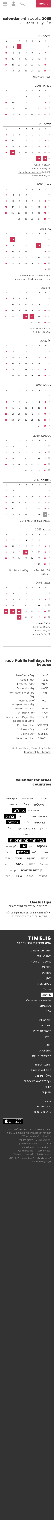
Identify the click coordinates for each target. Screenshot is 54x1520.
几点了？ (47, 1136)
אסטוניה (13, 804)
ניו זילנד (44, 858)
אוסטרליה (27, 798)
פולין (7, 858)
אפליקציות (45, 1020)
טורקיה (42, 846)
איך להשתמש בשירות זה (37, 1081)
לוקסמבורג (11, 846)
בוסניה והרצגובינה (38, 816)
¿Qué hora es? (43, 1140)
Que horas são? (26, 1150)
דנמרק (43, 828)
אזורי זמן (46, 967)
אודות (48, 1086)
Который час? (44, 1147)
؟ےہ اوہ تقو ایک (44, 1158)
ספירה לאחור (43, 983)
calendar (27, 20)
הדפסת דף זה (19, 916)
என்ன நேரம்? (28, 1158)
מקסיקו (22, 852)
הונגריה (26, 834)
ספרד (18, 858)
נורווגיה (8, 852)
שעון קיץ (46, 972)
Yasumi (35, 748)
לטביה (25, 22)
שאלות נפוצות (43, 1075)
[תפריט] (5, 4)
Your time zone (41, 961)
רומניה (30, 876)
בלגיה (21, 816)
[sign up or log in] (13, 5)
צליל (48, 1011)
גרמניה (13, 822)
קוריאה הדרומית (31, 870)
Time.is (43, 3)
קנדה (13, 870)
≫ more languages (41, 1161)
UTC (48, 1045)
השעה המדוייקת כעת (39, 950)
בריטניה (39, 822)
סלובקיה (31, 858)
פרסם (48, 1100)
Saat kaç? (14, 1158)
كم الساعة (46, 1143)
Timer (47, 989)
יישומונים (46, 1025)
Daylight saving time (29, 172)
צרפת (20, 864)
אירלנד (25, 804)
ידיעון (48, 1036)
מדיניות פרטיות (42, 1112)
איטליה (39, 804)
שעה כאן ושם (43, 956)
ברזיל (10, 816)
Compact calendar (38, 1000)
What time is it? (30, 1136)
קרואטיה (43, 876)
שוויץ (8, 876)
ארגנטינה (33, 810)
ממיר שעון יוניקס (41, 1056)
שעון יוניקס (45, 1050)
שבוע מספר (44, 1006)
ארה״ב (19, 810)
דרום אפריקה (26, 828)
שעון (48, 978)
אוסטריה (42, 798)
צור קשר (46, 1092)
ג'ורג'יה (25, 822)
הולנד (9, 828)
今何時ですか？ (44, 1154)
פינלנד (32, 864)
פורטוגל (44, 864)
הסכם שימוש (44, 1106)
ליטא (34, 852)
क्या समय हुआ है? (26, 1140)
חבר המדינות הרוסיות (27, 840)
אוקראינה (11, 798)
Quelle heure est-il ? (28, 1143)
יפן (24, 846)
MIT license (44, 752)
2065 (41, 36)
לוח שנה (46, 994)
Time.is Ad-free (41, 1070)
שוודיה (18, 876)
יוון (30, 846)
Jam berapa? (44, 1150)
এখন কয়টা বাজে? (28, 1147)
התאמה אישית (43, 1064)
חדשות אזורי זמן (42, 1031)
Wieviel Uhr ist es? (23, 1154)
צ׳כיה (7, 864)
